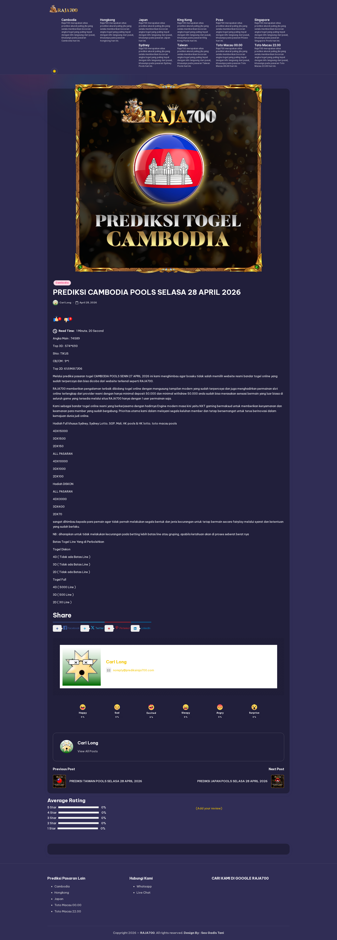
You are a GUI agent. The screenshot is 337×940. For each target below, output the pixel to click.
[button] (88, 751)
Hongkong (61, 892)
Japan (58, 899)
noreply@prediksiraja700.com (133, 670)
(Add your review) (209, 808)
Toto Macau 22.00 (67, 911)
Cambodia (62, 282)
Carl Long (116, 661)
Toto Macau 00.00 (67, 905)
